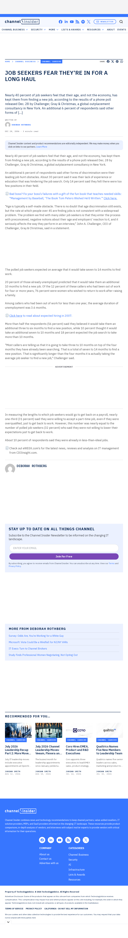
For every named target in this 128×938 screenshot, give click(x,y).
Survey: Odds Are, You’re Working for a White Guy (36, 635)
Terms (112, 563)
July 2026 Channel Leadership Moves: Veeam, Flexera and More (48, 750)
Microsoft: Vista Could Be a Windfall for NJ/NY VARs (38, 642)
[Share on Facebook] (108, 61)
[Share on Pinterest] (117, 61)
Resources (74, 879)
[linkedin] (66, 22)
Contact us (45, 858)
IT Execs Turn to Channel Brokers (28, 648)
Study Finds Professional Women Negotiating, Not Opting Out (43, 654)
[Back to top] (122, 928)
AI (70, 864)
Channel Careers (51, 61)
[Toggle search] (121, 22)
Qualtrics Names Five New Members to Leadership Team (109, 750)
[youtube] (72, 22)
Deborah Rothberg (21, 125)
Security (37, 29)
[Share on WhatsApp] (121, 61)
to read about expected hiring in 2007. (40, 315)
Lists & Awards (77, 874)
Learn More (41, 146)
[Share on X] (112, 61)
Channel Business (13, 29)
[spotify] (83, 22)
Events (121, 29)
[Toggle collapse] (8, 922)
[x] (89, 22)
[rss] (77, 22)
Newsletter (107, 21)
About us (44, 854)
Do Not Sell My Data (45, 918)
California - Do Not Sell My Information (66, 908)
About (111, 29)
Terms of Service (14, 908)
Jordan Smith (12, 771)
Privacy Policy (15, 566)
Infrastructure (77, 869)
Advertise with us (49, 863)
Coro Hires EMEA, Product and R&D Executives (77, 750)
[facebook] (60, 22)
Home (7, 61)
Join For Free (64, 556)
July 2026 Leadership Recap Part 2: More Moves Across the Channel (17, 750)
